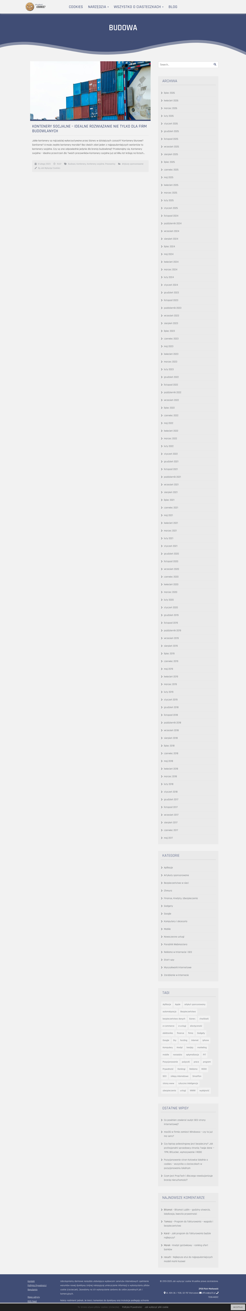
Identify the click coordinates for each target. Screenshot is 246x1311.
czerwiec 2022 (171, 415)
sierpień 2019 (171, 645)
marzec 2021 (170, 530)
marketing (202, 1047)
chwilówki (204, 1018)
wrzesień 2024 (171, 231)
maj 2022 (168, 423)
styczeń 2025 (171, 208)
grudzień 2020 (171, 553)
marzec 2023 (170, 361)
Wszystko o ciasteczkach (138, 7)
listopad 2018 (171, 715)
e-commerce (168, 1025)
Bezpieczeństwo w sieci (176, 883)
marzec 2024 (170, 269)
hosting (183, 1040)
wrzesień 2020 (171, 569)
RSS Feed (32, 1301)
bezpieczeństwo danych (174, 1018)
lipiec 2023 (169, 331)
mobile (166, 1054)
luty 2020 (169, 599)
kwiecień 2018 (171, 768)
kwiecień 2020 (171, 584)
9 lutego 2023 (44, 164)
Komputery (168, 1047)
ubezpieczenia (169, 1090)
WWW (192, 1090)
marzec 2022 (170, 438)
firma (190, 1033)
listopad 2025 (171, 139)
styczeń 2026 (171, 123)
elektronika (168, 1033)
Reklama (193, 1069)
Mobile (167, 929)
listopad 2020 (171, 561)
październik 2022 (172, 392)
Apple (177, 1004)
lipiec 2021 (169, 500)
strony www (168, 1083)
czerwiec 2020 (171, 576)
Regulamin (32, 1289)
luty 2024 (169, 277)
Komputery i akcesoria (175, 921)
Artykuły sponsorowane (132, 164)
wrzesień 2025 (171, 146)
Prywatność (168, 1069)
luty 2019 (168, 692)
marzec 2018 (170, 776)
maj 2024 (169, 254)
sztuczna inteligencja (188, 1083)
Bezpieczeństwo (188, 1011)
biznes (192, 1018)
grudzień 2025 (171, 131)
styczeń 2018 (171, 791)
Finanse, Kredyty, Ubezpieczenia (181, 898)
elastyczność (196, 1025)
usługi (183, 1090)
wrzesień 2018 (171, 730)
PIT (204, 1054)
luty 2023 (169, 369)
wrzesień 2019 (171, 638)
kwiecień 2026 (171, 100)
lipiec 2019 (169, 653)
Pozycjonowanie (170, 1061)
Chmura (168, 890)
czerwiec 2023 (171, 338)
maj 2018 (168, 761)
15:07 (59, 164)
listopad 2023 (171, 300)
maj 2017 (168, 837)
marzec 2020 (170, 592)
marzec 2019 (170, 684)
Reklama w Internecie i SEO (178, 952)
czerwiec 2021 (171, 507)
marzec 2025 (170, 192)
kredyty (190, 1047)
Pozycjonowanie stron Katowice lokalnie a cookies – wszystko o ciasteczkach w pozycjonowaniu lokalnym (186, 1164)
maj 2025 (168, 177)
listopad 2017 (171, 807)
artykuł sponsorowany (194, 1004)
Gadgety (168, 906)
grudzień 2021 (171, 461)
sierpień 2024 (171, 238)
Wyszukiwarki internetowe (177, 967)
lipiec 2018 (169, 745)
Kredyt (180, 1047)
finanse (180, 1033)
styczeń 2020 (171, 607)
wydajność (204, 1090)
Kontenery (81, 164)
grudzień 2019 (171, 615)
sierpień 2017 (171, 822)
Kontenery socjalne (95, 164)
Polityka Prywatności (37, 1285)
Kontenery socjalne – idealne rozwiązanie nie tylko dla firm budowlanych (89, 129)
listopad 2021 (171, 469)
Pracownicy (110, 164)
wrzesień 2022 (171, 400)
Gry (174, 1040)
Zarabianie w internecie (176, 975)
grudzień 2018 (171, 707)
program (207, 1061)
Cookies (76, 7)
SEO (165, 1076)
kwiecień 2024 (171, 261)
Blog (173, 7)
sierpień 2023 (171, 323)
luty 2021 (168, 538)
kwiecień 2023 (171, 354)
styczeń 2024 (171, 285)
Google (167, 913)
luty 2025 (169, 200)
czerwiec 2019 (171, 661)
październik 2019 (172, 630)
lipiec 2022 (169, 407)
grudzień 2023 (171, 292)
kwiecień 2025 (171, 185)
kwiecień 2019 (171, 676)
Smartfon (196, 1076)
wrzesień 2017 (171, 814)
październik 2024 (173, 223)
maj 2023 (168, 346)
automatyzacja (169, 1011)
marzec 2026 (170, 108)
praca (196, 1061)
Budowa (71, 164)
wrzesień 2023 (171, 315)
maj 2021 (168, 515)
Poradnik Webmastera (175, 944)
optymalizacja (192, 1054)
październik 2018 (172, 722)
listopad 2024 (171, 215)
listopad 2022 (171, 384)
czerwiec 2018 (171, 753)
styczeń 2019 (171, 699)
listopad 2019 (171, 622)
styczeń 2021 (170, 546)
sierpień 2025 (171, 154)
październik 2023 (172, 308)
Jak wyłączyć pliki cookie (156, 1307)
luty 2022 (169, 446)
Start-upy (169, 959)
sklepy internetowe (179, 1076)
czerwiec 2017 (171, 830)
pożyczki (186, 1061)
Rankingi (181, 1069)
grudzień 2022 (171, 377)
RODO (204, 1069)
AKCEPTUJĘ (238, 1307)
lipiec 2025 (169, 162)
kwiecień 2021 (171, 523)
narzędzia (177, 1054)
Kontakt (31, 1281)
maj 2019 (168, 669)
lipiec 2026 (169, 93)
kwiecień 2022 (171, 430)
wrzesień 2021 (171, 484)
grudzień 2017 (171, 799)
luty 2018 (168, 784)
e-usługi (182, 1025)
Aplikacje (168, 867)
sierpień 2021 (171, 492)
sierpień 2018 (171, 738)
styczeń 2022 (171, 453)
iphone (205, 1040)
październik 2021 (172, 477)
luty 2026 (169, 116)
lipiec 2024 (169, 246)
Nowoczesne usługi (174, 936)
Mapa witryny (34, 1297)
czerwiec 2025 (171, 169)
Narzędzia (97, 7)
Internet (194, 1040)
